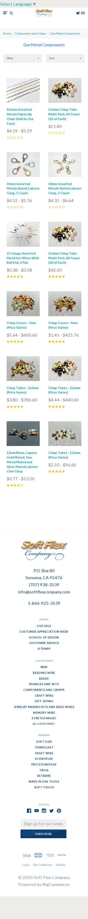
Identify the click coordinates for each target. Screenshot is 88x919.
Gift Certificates (43, 865)
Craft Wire (44, 695)
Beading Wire (44, 672)
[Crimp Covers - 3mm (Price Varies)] (23, 304)
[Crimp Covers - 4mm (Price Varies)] (64, 304)
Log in (26, 865)
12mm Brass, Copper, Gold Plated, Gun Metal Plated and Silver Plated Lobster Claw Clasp (22, 462)
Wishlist (61, 865)
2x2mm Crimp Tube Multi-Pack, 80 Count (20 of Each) (64, 258)
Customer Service (44, 643)
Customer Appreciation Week (44, 631)
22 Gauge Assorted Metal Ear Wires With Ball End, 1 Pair (23, 258)
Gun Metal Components (65, 33)
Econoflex (44, 758)
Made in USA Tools (44, 781)
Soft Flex (44, 741)
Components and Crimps (30, 33)
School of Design (44, 637)
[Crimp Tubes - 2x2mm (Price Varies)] (64, 369)
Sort (52, 58)
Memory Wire (44, 712)
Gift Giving (44, 701)
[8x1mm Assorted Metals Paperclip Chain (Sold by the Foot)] (23, 91)
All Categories (43, 723)
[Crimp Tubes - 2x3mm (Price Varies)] (23, 369)
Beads (44, 678)
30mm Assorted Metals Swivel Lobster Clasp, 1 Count (64, 188)
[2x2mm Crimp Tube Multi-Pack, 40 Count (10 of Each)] (64, 91)
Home (7, 33)
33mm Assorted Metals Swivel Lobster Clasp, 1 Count (23, 188)
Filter (10, 58)
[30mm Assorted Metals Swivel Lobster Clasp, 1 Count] (64, 165)
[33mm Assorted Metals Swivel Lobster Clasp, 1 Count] (23, 165)
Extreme (44, 775)
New (44, 667)
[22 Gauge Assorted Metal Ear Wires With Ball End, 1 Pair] (23, 235)
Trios (44, 770)
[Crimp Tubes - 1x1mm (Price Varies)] (64, 434)
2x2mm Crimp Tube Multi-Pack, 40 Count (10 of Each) (64, 114)
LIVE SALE (44, 626)
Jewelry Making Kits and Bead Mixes (44, 707)
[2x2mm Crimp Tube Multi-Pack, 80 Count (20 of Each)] (64, 235)
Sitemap (44, 648)
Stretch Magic (44, 718)
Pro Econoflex (43, 764)
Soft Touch (44, 787)
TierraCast (44, 747)
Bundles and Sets (44, 684)
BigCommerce (56, 884)
